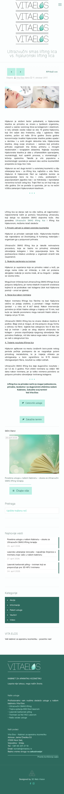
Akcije (12, 600)
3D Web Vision (38, 779)
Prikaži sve (53, 71)
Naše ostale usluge (18, 717)
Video (12, 620)
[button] (30, 783)
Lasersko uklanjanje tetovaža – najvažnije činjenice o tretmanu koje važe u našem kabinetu (31, 553)
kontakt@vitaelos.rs (23, 748)
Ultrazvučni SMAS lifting (20, 706)
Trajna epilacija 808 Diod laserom (24, 709)
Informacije (15, 605)
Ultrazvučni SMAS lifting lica (31, 220)
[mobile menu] (60, 4)
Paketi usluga (16, 610)
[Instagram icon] (33, 783)
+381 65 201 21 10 (20, 746)
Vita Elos (20, 77)
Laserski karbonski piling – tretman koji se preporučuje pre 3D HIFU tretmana (26, 565)
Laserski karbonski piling (20, 712)
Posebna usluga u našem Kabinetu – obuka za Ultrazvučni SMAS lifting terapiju (28, 540)
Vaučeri (13, 615)
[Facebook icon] (30, 783)
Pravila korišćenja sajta (48, 757)
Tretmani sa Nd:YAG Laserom (22, 714)
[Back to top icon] (58, 788)
